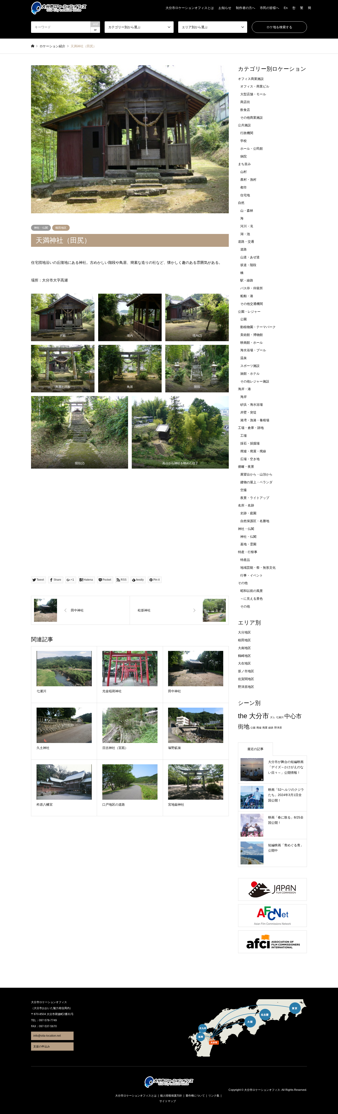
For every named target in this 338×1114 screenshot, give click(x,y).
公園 (243, 319)
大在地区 (244, 663)
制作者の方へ (245, 8)
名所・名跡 (246, 505)
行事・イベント (251, 575)
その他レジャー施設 (254, 381)
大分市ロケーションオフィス (262, 1090)
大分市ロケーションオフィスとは (190, 8)
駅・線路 (246, 280)
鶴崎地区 (244, 656)
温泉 (243, 358)
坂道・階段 (248, 265)
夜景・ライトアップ (254, 498)
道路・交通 (246, 241)
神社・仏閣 (41, 227)
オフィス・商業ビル (254, 86)
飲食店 (245, 110)
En (286, 8)
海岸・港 (244, 389)
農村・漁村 (248, 179)
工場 (243, 435)
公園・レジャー (249, 311)
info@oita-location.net (47, 1035)
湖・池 (245, 234)
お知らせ (224, 8)
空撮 (243, 490)
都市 (243, 187)
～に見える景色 (251, 598)
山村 (243, 172)
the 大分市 (253, 716)
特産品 (245, 560)
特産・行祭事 (247, 552)
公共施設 (244, 125)
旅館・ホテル (250, 373)
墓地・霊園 (248, 544)
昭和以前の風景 (251, 591)
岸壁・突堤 (248, 412)
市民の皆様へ (269, 8)
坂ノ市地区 (246, 671)
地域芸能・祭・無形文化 (258, 567)
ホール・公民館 (251, 148)
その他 (243, 583)
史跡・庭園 (248, 513)
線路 (270, 727)
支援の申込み (41, 1046)
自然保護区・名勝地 (254, 521)
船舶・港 (246, 296)
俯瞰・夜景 (246, 466)
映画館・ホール (251, 342)
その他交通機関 (251, 304)
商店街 (245, 102)
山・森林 (246, 210)
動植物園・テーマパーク (258, 327)
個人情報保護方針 (171, 1095)
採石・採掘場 (250, 443)
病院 (243, 156)
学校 (243, 141)
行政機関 (246, 133)
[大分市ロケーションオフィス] (59, 8)
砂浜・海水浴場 (251, 404)
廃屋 (264, 727)
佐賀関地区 (246, 679)
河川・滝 (246, 226)
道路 (243, 249)
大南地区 (244, 648)
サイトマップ (167, 1101)
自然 (241, 203)
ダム (272, 717)
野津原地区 (246, 687)
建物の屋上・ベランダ (256, 482)
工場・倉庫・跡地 (251, 428)
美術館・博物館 (251, 335)
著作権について (195, 1095)
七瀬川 (280, 717)
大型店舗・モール (253, 94)
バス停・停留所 (251, 288)
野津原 (278, 727)
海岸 (243, 397)
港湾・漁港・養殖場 (254, 420)
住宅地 (245, 195)
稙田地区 (60, 227)
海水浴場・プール (253, 350)
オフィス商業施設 (251, 79)
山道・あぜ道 (250, 257)
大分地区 (244, 632)
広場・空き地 (250, 459)
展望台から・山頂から (256, 474)
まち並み (244, 164)
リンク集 (213, 1095)
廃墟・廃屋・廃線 (253, 451)
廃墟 (258, 727)
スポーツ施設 (250, 366)
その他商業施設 (251, 117)
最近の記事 (255, 749)
